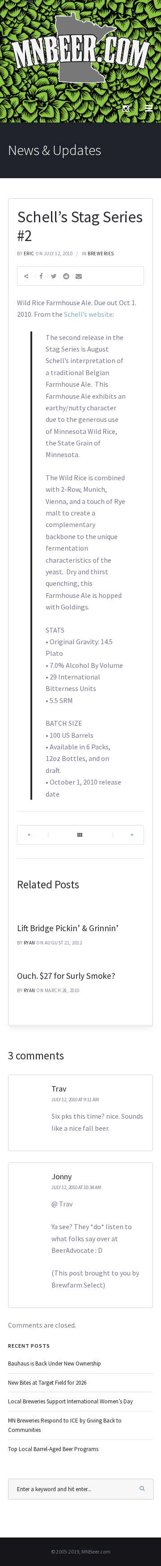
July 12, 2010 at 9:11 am (75, 1099)
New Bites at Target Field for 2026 (47, 1382)
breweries (101, 253)
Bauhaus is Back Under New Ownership (54, 1363)
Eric (29, 253)
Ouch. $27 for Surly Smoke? (66, 975)
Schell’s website (88, 314)
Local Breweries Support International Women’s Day (70, 1401)
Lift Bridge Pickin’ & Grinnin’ (68, 928)
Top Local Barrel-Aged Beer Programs (53, 1449)
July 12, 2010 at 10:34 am (76, 1187)
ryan (29, 943)
